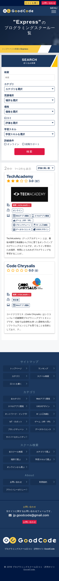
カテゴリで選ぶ (43, 451)
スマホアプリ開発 (41, 216)
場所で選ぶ (16, 459)
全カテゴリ (16, 398)
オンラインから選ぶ (16, 467)
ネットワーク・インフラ (16, 414)
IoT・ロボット (16, 421)
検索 (17, 49)
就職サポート (32, 144)
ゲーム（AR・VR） (23, 220)
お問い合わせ (49, 3)
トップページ (7, 49)
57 (37, 180)
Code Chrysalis (21, 265)
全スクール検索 (16, 451)
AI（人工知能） (42, 225)
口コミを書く (31, 3)
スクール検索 (43, 376)
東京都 (15, 300)
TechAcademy (20, 176)
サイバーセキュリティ (16, 437)
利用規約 (43, 482)
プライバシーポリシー (16, 489)
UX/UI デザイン (42, 229)
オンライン (13, 144)
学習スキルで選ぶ (43, 459)
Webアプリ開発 (22, 216)
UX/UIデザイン (43, 406)
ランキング (43, 368)
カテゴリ (16, 376)
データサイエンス (22, 229)
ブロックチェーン (22, 225)
